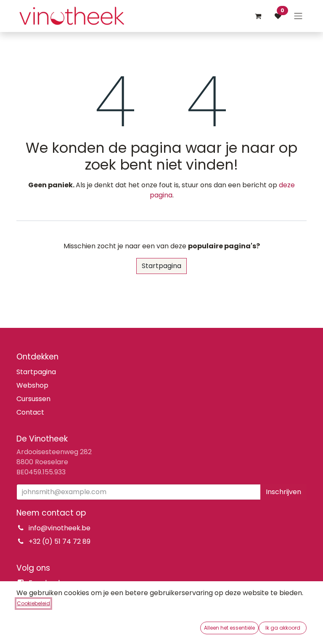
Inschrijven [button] (283, 492)
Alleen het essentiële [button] (229, 627)
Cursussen (33, 399)
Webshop (32, 385)
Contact (30, 412)
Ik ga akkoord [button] (282, 627)
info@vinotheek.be (59, 528)
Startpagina (161, 266)
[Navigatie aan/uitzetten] (298, 16)
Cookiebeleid (33, 603)
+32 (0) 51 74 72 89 (59, 541)
